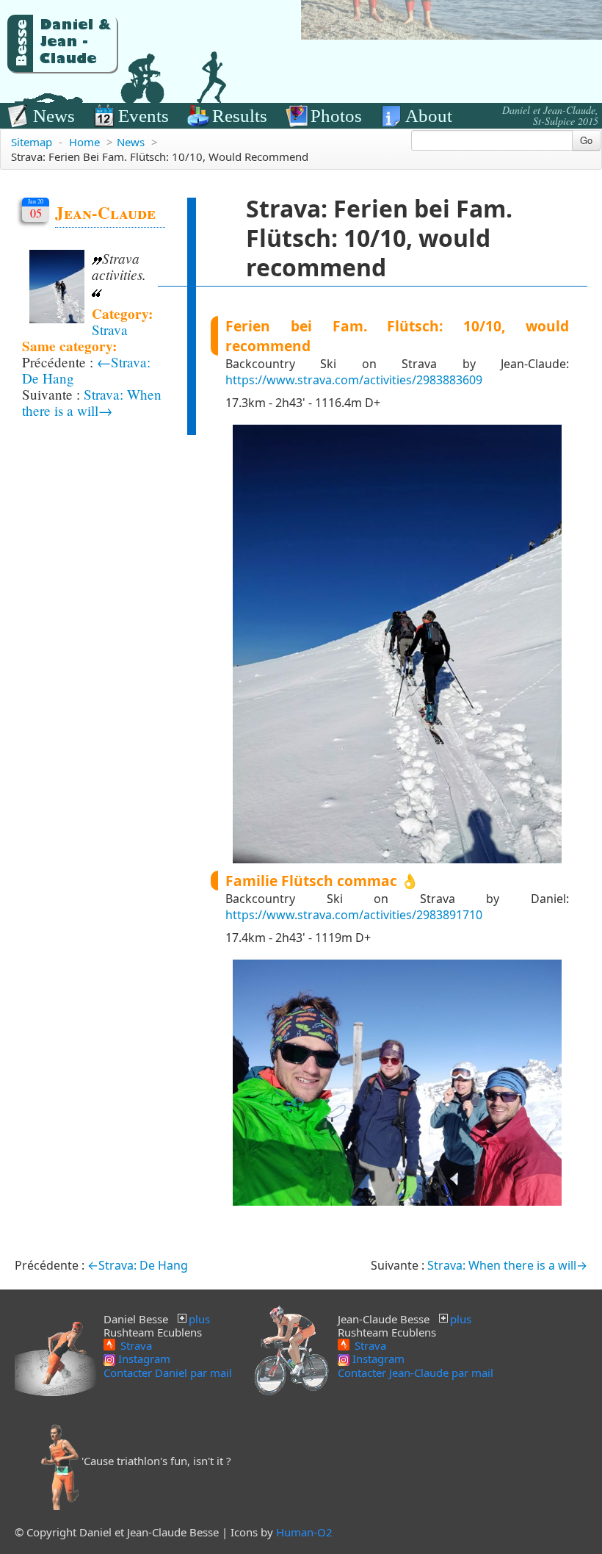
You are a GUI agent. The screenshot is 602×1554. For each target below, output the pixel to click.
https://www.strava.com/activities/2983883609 (353, 380)
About (428, 116)
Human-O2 (304, 1532)
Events (143, 116)
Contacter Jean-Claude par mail (415, 1372)
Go (586, 140)
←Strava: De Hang (137, 1265)
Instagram (142, 1358)
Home (84, 141)
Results (239, 116)
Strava (110, 329)
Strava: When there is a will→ (92, 402)
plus (199, 1319)
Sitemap (31, 141)
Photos (336, 116)
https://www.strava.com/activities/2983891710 (353, 915)
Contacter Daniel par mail (168, 1372)
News (54, 116)
